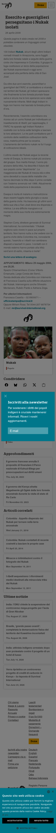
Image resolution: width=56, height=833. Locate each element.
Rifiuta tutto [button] (41, 820)
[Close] (5, 396)
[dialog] (28, 416)
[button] (28, 828)
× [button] (53, 792)
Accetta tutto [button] (14, 820)
